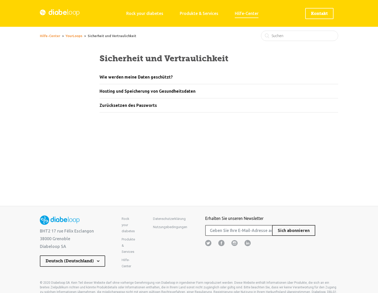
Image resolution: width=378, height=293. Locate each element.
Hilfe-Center (246, 13)
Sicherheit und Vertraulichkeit (112, 36)
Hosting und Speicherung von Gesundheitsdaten (147, 91)
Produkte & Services (199, 13)
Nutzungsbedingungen (170, 227)
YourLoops (74, 36)
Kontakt (319, 13)
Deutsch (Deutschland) (70, 260)
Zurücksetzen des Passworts (128, 105)
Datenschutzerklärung (169, 219)
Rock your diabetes (144, 13)
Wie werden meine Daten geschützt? (136, 77)
